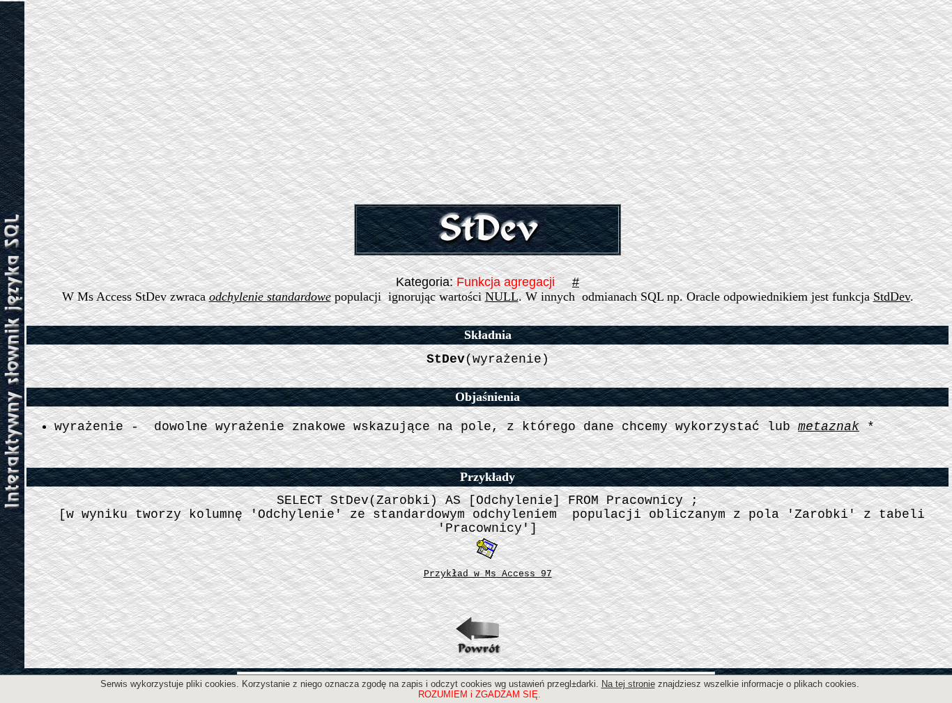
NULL (502, 296)
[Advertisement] (488, 99)
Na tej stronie (628, 684)
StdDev (891, 296)
